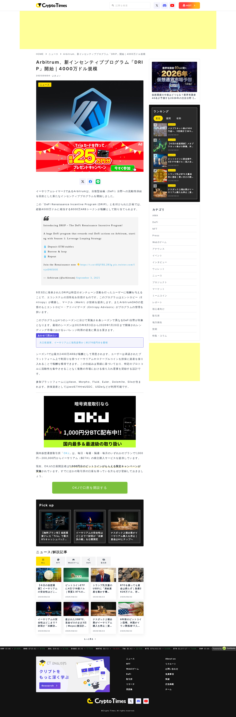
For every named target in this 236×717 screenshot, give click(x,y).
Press (155, 235)
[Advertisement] (118, 30)
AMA (155, 215)
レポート (157, 302)
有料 (178, 118)
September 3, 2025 (88, 277)
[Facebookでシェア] (90, 181)
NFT (154, 228)
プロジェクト (159, 282)
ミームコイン (159, 295)
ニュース (53, 54)
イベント (157, 255)
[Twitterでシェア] (82, 181)
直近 (158, 118)
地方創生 (157, 322)
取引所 (156, 315)
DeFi (155, 222)
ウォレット (158, 268)
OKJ (66, 453)
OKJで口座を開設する (89, 487)
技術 (154, 329)
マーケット (158, 289)
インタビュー (159, 262)
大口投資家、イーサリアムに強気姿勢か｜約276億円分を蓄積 (73, 342)
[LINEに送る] (98, 181)
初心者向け (158, 309)
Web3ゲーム (159, 242)
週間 (168, 118)
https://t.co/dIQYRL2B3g (96, 264)
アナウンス (158, 248)
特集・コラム (159, 335)
